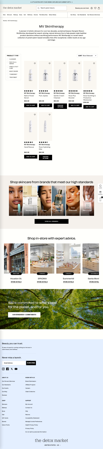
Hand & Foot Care (13, 67)
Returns (27, 414)
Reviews (4, 395)
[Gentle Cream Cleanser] (60, 75)
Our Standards (81, 15)
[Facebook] (7, 369)
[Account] (92, 8)
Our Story (73, 15)
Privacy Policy (29, 428)
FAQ (26, 411)
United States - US (51, 445)
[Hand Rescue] (30, 126)
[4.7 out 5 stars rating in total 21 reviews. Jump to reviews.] (29, 142)
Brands (36, 15)
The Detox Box (43, 15)
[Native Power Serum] (30, 75)
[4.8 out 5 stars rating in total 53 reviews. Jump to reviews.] (88, 90)
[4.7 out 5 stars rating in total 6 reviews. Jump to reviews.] (29, 90)
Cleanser (12, 59)
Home (5, 20)
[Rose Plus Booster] (75, 75)
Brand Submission (30, 381)
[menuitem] (13, 59)
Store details (16, 282)
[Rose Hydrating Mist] (45, 126)
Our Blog (4, 391)
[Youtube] (16, 369)
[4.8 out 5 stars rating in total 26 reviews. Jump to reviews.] (58, 90)
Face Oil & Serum (12, 63)
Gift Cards (5, 418)
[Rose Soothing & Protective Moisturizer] (90, 75)
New (4, 15)
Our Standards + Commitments (24, 314)
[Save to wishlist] (34, 63)
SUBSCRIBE (31, 363)
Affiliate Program (30, 384)
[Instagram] (3, 369)
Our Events (5, 388)
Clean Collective (30, 391)
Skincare (9, 15)
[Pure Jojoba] (45, 75)
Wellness (29, 15)
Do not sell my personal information (35, 432)
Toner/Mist (13, 74)
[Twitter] (11, 369)
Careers (27, 388)
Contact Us (28, 407)
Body (20, 15)
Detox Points (6, 425)
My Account (29, 404)
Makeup (15, 15)
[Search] (39, 8)
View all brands (51, 221)
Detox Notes (52, 15)
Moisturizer (13, 71)
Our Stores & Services (93, 15)
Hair (25, 15)
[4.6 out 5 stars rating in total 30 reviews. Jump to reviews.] (44, 142)
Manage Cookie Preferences (33, 421)
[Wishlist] (95, 8)
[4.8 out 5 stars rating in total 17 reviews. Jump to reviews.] (44, 90)
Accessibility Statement (32, 418)
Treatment (13, 77)
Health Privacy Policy (31, 425)
